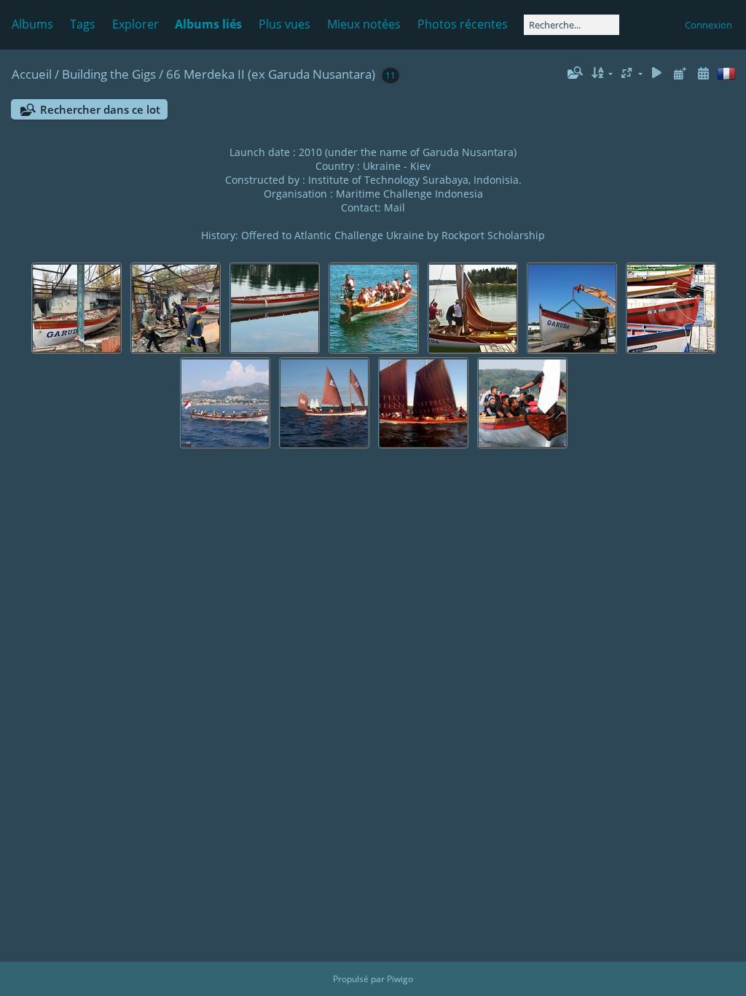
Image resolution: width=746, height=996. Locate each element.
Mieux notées (364, 24)
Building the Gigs (109, 74)
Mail (394, 207)
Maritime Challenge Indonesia (409, 194)
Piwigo (400, 979)
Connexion (708, 24)
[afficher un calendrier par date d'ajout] (679, 73)
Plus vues (284, 24)
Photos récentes (462, 24)
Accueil (32, 74)
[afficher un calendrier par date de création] (703, 73)
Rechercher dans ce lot (100, 109)
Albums (32, 24)
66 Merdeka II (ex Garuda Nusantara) (270, 74)
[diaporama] (657, 73)
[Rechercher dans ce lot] (574, 73)
